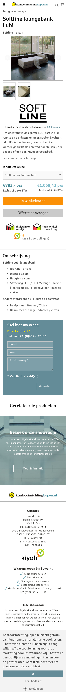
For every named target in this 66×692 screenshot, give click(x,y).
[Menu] (4, 5)
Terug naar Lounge (14, 11)
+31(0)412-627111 (35, 527)
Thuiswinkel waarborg (45, 227)
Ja (33, 673)
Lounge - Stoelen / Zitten (42, 310)
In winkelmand (33, 200)
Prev (7, 58)
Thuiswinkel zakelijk (18, 227)
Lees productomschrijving (19, 158)
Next (58, 58)
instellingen (35, 689)
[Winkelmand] (62, 5)
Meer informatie (33, 468)
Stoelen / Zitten (36, 305)
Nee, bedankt (33, 681)
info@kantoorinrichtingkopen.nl (36, 530)
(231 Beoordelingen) (35, 238)
